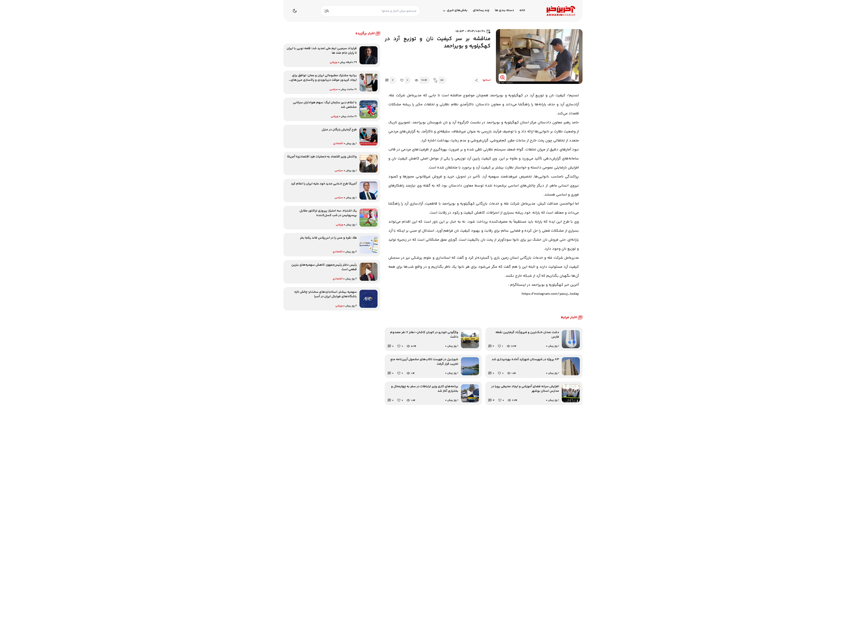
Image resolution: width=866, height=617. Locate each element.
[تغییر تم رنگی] (295, 11)
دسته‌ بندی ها (504, 10)
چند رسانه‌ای (481, 10)
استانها (487, 80)
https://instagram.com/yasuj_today (550, 294)
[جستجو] (326, 11)
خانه (522, 10)
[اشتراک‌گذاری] (476, 80)
